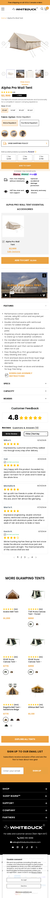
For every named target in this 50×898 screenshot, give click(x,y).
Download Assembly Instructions (20, 374)
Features (8, 305)
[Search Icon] (43, 9)
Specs (7, 383)
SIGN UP (37, 770)
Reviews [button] (6, 427)
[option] (25, 43)
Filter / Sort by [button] (32, 434)
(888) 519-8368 (26, 838)
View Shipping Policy (18, 143)
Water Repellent (9, 123)
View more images (25, 83)
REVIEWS (8, 398)
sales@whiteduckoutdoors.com (26, 842)
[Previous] (3, 43)
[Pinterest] (31, 847)
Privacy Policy (36, 872)
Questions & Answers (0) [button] (25, 427)
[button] (8, 92)
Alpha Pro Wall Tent (15, 18)
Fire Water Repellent (29, 123)
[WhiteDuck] (25, 8)
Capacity (9, 391)
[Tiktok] (27, 847)
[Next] (46, 43)
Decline (24, 886)
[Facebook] (22, 847)
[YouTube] (13, 847)
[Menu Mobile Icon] (2, 8)
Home (3, 18)
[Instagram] (17, 847)
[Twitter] (36, 847)
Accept (24, 880)
